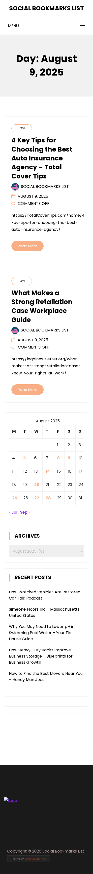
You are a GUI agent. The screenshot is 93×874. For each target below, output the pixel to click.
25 (14, 498)
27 (36, 498)
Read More (27, 246)
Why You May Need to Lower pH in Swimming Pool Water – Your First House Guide (41, 633)
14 (48, 471)
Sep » (25, 512)
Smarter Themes (35, 859)
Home (22, 128)
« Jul (13, 512)
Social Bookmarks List (46, 8)
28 (48, 498)
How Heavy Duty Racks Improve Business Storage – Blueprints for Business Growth (41, 656)
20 (36, 484)
